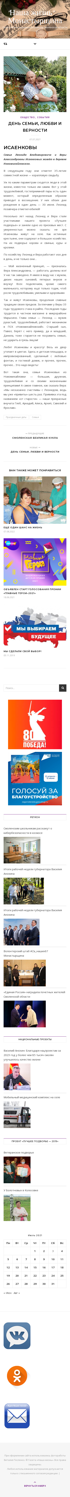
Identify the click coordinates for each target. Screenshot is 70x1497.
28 (26, 1284)
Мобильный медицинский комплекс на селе (32, 1097)
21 (26, 1275)
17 (53, 1267)
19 (8, 1275)
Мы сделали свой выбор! (22, 651)
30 (44, 1284)
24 (53, 1275)
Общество (27, 117)
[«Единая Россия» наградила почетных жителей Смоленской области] (25, 1014)
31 (53, 1284)
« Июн (7, 1293)
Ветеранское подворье (19, 1152)
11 (62, 1259)
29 (35, 1284)
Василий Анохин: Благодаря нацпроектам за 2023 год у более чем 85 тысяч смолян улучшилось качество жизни (32, 1055)
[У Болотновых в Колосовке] (17, 1208)
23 (44, 1275)
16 (44, 1267)
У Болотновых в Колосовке (21, 1190)
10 (53, 1259)
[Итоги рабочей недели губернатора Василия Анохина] (24, 891)
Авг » (17, 1293)
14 (26, 1267)
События (43, 117)
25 (62, 1275)
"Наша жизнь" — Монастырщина (35, 17)
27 (17, 1284)
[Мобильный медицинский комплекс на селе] (17, 1115)
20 (17, 1275)
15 (35, 1267)
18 (62, 1267)
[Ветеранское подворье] (17, 1170)
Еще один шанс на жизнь (23, 527)
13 (17, 1267)
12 (8, 1267)
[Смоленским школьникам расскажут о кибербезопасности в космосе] (22, 850)
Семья (35, 417)
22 (35, 1275)
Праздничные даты (16, 417)
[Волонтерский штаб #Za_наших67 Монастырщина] (25, 973)
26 (8, 1284)
